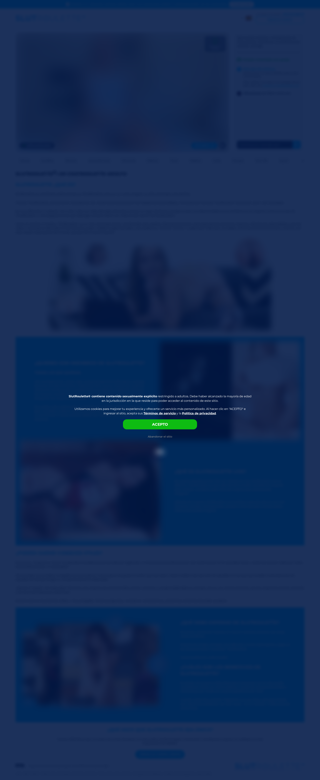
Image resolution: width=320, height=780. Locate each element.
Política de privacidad (199, 413)
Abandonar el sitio (160, 436)
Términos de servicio (160, 413)
